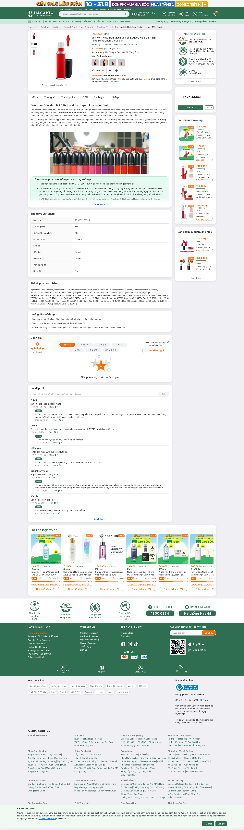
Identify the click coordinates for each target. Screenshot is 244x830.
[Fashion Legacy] (104, 62)
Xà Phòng (41, 784)
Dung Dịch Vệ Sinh (36, 768)
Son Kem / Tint (104, 27)
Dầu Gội (171, 754)
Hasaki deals (51, 21)
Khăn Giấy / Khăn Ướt (51, 754)
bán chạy (101, 21)
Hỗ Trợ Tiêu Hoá (175, 739)
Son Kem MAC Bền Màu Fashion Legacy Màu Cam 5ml (140, 27)
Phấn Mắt (125, 765)
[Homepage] (40, 14)
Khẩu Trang (110, 784)
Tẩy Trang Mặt (81, 754)
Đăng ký (208, 632)
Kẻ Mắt (160, 761)
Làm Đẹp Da (173, 784)
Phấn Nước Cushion (130, 758)
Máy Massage (80, 787)
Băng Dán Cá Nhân (83, 784)
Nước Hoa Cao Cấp (104, 742)
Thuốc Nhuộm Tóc (191, 765)
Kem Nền (134, 754)
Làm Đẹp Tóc (186, 784)
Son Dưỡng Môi (147, 765)
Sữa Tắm (32, 784)
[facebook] (123, 644)
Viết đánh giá (156, 350)
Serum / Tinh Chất (109, 761)
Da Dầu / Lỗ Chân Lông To (133, 784)
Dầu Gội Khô (190, 754)
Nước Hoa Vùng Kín (83, 745)
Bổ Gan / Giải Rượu (193, 742)
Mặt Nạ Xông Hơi (65, 761)
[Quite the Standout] (121, 62)
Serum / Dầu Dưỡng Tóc (199, 761)
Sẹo (147, 797)
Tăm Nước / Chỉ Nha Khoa (150, 742)
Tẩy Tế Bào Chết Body (58, 784)
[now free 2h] (96, 34)
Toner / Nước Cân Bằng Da (87, 761)
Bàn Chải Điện (143, 745)
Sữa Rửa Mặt (95, 754)
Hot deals (64, 21)
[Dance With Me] (95, 62)
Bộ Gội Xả (172, 758)
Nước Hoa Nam (95, 739)
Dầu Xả (179, 754)
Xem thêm (114, 81)
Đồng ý (221, 824)
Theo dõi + (190, 107)
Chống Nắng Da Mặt (83, 771)
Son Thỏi (140, 768)
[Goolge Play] (197, 650)
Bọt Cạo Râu (33, 761)
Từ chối (208, 824)
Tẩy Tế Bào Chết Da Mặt (85, 758)
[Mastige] (181, 669)
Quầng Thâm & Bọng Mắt (132, 797)
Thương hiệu (76, 21)
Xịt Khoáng (79, 765)
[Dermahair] (101, 669)
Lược (193, 768)
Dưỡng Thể (33, 787)
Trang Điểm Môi (86, 27)
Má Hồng (162, 758)
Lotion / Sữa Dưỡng (95, 765)
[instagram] (130, 644)
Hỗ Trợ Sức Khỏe (176, 742)
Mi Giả (193, 790)
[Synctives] (140, 668)
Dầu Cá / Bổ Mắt (175, 745)
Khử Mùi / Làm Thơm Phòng (40, 758)
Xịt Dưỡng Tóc (174, 765)
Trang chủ (32, 27)
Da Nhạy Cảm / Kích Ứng (152, 787)
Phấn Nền (143, 754)
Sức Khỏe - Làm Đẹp (50, 27)
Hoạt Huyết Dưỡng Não (194, 745)
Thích (51, 407)
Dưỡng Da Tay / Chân (49, 787)
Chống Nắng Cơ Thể (37, 790)
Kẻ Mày (152, 761)
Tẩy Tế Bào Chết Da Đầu (189, 758)
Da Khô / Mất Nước (155, 784)
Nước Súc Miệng (128, 742)
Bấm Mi (186, 790)
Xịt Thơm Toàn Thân (83, 742)
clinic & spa (112, 21)
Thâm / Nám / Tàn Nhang (132, 794)
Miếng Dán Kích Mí (176, 794)
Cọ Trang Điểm (144, 771)
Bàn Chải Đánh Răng (130, 739)
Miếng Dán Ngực (54, 768)
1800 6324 (160, 613)
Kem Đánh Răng (148, 739)
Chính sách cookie (47, 818)
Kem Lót (124, 754)
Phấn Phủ (126, 761)
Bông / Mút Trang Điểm (38, 771)
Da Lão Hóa (126, 787)
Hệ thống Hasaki (197, 613)
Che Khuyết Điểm (148, 758)
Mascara (135, 765)
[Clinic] (63, 669)
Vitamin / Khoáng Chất (178, 787)
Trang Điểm (69, 27)
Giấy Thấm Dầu (128, 775)
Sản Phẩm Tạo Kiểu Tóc (179, 768)
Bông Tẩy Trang (128, 771)
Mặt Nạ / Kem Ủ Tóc (177, 761)
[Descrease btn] (103, 70)
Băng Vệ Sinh (34, 754)
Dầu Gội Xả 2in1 (204, 754)
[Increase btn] (116, 70)
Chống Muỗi (60, 765)
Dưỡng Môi (113, 768)
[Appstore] (197, 644)
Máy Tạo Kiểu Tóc (176, 771)
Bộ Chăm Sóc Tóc (194, 771)
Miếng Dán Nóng (48, 761)
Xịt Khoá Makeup (140, 761)
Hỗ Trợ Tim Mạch (192, 739)
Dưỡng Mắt (102, 768)
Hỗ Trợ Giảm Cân (201, 784)
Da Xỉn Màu (150, 790)
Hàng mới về (89, 21)
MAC (106, 34)
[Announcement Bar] (122, 3)
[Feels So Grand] (112, 62)
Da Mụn (136, 787)
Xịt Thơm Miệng (128, 745)
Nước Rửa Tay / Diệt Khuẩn (40, 765)
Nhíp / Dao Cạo (193, 794)
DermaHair (125, 21)
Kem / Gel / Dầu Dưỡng (85, 768)
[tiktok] (136, 644)
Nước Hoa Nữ (80, 739)
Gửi (163, 394)
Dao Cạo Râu (60, 758)
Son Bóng (150, 768)
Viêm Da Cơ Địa (157, 797)
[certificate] (195, 687)
